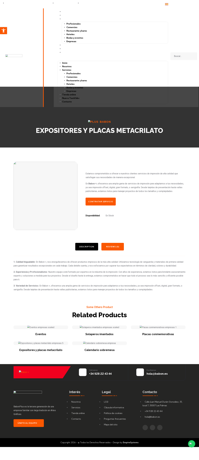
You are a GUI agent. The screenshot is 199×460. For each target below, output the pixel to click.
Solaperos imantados (99, 334)
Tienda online (69, 44)
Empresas (71, 41)
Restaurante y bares (76, 31)
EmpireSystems (130, 442)
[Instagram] (186, 4)
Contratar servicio (100, 201)
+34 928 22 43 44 (100, 373)
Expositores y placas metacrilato (40, 350)
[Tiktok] (191, 4)
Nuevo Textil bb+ (71, 48)
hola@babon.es (157, 373)
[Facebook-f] (180, 4)
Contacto (67, 52)
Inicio (65, 11)
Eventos (40, 334)
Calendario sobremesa (99, 350)
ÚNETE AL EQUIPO (27, 423)
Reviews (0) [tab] (112, 246)
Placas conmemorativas (158, 334)
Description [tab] (86, 246)
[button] (113, 58)
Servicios (67, 18)
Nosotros (67, 15)
